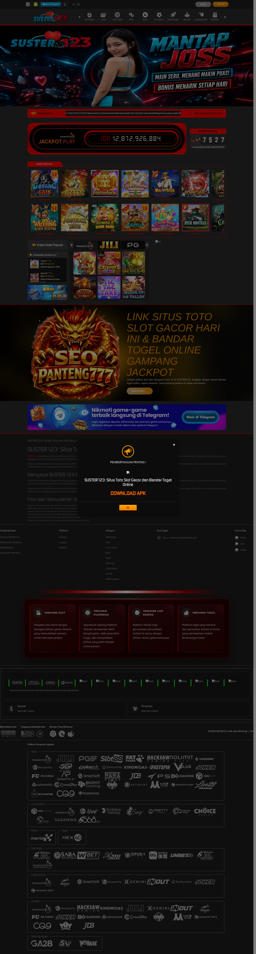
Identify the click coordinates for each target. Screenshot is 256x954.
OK (128, 507)
